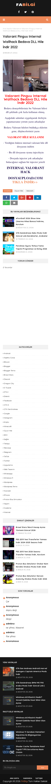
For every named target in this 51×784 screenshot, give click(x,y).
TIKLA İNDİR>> (25, 181)
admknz (10, 623)
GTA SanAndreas (11, 409)
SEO (6, 435)
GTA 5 (6, 405)
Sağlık (6, 439)
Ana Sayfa (7, 28)
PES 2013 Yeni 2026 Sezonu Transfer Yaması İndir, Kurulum (30, 553)
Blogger (7, 366)
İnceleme (7, 508)
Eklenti (6, 396)
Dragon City (9, 383)
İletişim (39, 778)
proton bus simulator (13, 499)
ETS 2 (6, 392)
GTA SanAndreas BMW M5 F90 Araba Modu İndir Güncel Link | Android (30, 686)
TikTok (6, 456)
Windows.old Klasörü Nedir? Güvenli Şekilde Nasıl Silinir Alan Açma (30, 700)
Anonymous (12, 597)
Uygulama (8, 465)
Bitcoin (7, 362)
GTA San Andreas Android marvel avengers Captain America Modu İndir (31, 671)
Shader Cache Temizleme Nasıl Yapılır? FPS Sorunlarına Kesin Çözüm (30, 749)
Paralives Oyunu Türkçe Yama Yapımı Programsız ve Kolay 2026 (31, 247)
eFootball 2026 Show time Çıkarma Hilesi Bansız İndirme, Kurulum (30, 221)
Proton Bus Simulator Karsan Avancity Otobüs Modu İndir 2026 (31, 577)
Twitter (7, 461)
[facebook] (18, 12)
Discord (7, 379)
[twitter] (25, 12)
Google (7, 413)
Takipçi (7, 443)
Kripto (6, 422)
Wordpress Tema (10, 486)
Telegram (7, 452)
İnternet (7, 512)
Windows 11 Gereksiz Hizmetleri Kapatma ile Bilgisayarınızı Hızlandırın (30, 735)
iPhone (7, 495)
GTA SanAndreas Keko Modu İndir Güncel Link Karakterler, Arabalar (32, 234)
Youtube (7, 491)
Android (7, 353)
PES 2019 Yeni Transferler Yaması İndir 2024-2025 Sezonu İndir (31, 541)
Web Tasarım (9, 469)
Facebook (8, 401)
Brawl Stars (8, 375)
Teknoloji (7, 448)
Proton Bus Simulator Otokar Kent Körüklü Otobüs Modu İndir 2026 (32, 565)
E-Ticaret (7, 388)
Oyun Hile (19, 191)
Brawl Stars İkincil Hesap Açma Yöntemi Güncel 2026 (30, 528)
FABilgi (24, 781)
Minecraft (8, 426)
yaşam (6, 504)
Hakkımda (27, 778)
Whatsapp (8, 474)
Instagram (8, 418)
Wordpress (8, 482)
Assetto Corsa (9, 358)
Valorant (16, 28)
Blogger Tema (9, 370)
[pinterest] (32, 12)
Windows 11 (8, 478)
